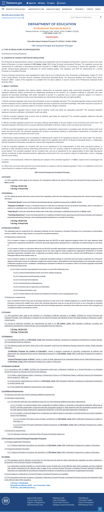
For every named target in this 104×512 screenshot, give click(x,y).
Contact (62, 3)
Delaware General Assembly (63, 505)
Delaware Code (58, 498)
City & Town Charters (61, 502)
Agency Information (34, 498)
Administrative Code (36, 9)
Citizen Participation (86, 502)
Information (67, 9)
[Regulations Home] (3, 9)
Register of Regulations (15, 9)
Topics (51, 3)
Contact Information (35, 500)
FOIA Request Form (85, 505)
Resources (79, 9)
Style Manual (83, 498)
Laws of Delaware (59, 500)
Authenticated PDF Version (12, 18)
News (42, 3)
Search (98, 9)
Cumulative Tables (53, 9)
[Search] (100, 17)
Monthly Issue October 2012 (13, 15)
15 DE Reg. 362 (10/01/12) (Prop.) (22, 487)
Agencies (32, 3)
